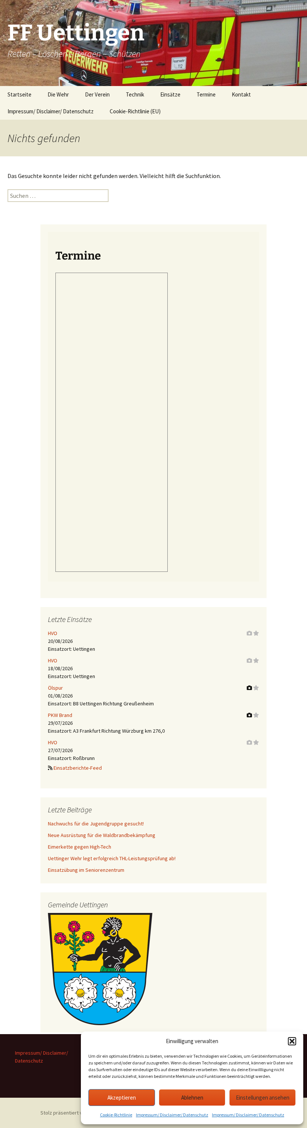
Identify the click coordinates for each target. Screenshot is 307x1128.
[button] (292, 1041)
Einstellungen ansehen (262, 1097)
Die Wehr (58, 94)
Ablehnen (192, 1097)
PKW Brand (60, 715)
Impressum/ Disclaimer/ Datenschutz (172, 1115)
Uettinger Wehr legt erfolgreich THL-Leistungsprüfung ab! (112, 858)
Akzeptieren (121, 1097)
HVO (52, 633)
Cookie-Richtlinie (116, 1115)
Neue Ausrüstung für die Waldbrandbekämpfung (101, 835)
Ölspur (55, 687)
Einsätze (170, 94)
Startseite (19, 94)
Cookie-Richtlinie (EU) (135, 111)
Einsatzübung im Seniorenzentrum (86, 870)
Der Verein (97, 94)
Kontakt (241, 94)
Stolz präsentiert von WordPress (77, 1112)
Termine (206, 94)
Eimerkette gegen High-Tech (79, 846)
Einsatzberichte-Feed (78, 767)
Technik (135, 94)
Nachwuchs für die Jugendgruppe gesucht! (96, 823)
